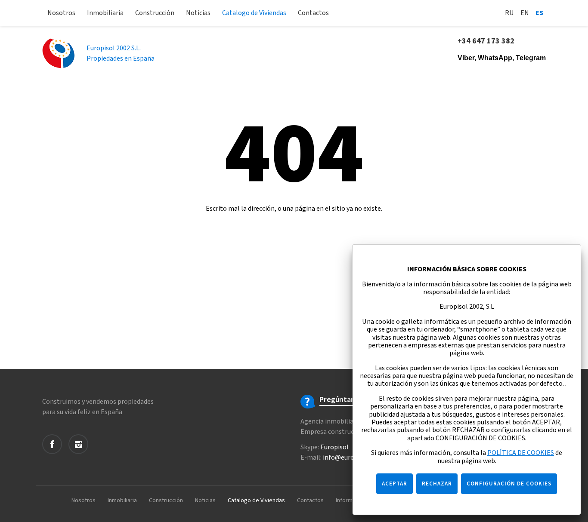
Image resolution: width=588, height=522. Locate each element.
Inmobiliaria (105, 13)
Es (539, 13)
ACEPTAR (394, 484)
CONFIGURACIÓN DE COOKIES (509, 484)
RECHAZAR (437, 484)
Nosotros (61, 13)
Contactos (313, 13)
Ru (509, 13)
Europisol (334, 447)
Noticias (198, 13)
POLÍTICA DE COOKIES (520, 453)
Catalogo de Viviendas (254, 13)
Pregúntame (340, 400)
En (524, 13)
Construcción (154, 13)
